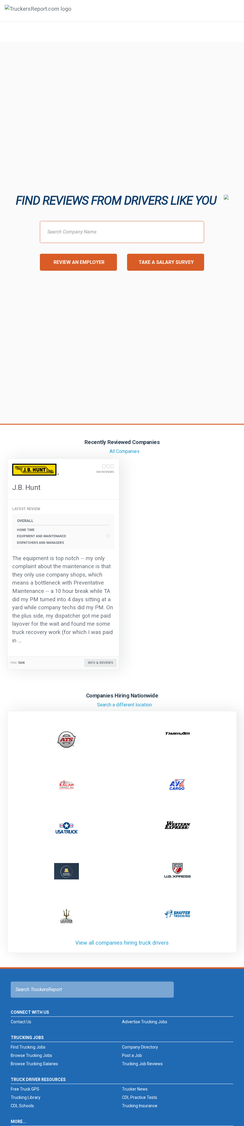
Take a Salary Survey (166, 262)
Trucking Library (25, 1097)
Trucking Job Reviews (142, 1063)
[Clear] (231, 31)
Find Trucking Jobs (28, 1047)
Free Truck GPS (25, 1089)
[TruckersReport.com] (38, 13)
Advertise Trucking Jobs (144, 1021)
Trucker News (135, 1089)
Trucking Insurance (139, 1105)
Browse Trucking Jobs (31, 1055)
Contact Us (21, 1021)
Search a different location (124, 705)
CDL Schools (22, 1105)
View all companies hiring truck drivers (122, 943)
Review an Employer (79, 262)
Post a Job (132, 1055)
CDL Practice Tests (139, 1097)
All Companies (125, 451)
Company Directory (140, 1047)
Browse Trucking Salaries (34, 1063)
